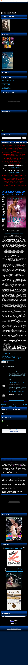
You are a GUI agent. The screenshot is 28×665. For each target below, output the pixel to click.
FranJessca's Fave (10, 357)
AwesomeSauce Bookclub (8, 80)
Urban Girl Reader (6, 88)
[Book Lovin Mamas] (3, 421)
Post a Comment (5, 401)
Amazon (7, 233)
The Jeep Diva (5, 87)
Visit (14, 511)
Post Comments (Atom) (12, 406)
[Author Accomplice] (14, 610)
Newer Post (3, 404)
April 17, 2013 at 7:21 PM (16, 391)
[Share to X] (5, 362)
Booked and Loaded (7, 84)
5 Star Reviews (9, 353)
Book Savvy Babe (6, 83)
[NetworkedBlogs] (14, 429)
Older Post (24, 404)
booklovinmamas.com (14, 167)
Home (14, 404)
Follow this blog (14, 431)
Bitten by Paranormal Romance (9, 81)
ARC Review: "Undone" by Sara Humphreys (13, 193)
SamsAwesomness (6, 85)
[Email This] (2, 362)
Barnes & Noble (15, 233)
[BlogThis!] (4, 362)
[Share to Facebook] (7, 362)
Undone (12, 360)
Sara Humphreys (3, 217)
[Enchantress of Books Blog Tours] (14, 589)
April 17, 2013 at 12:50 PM (16, 382)
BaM (21, 233)
